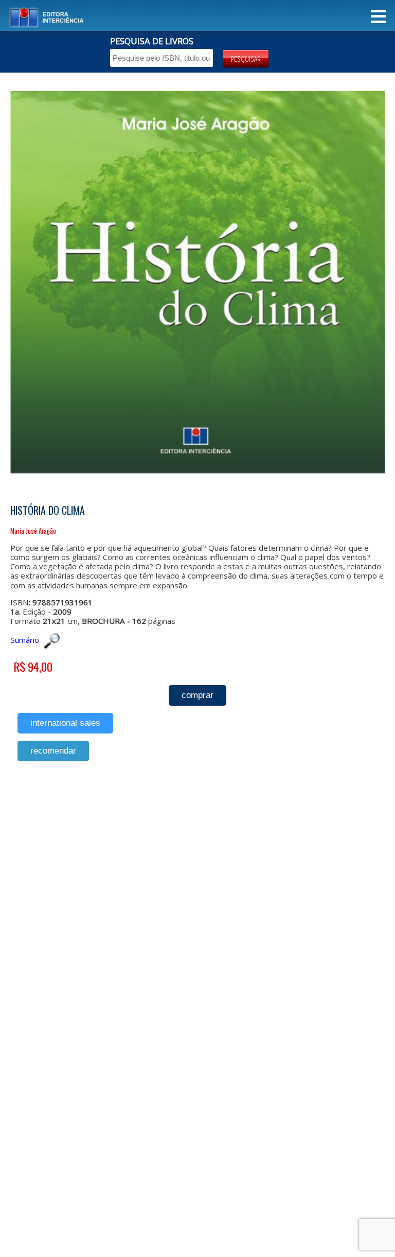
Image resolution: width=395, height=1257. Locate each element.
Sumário (24, 640)
